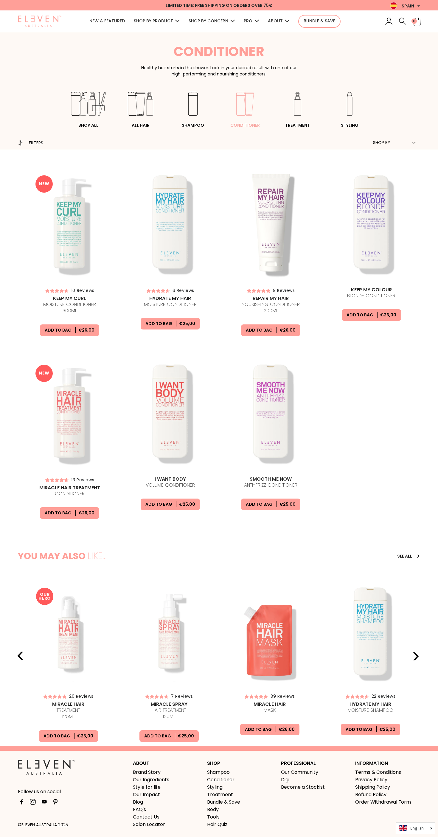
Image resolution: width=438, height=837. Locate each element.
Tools (213, 816)
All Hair (141, 125)
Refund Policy (370, 794)
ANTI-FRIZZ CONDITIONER (270, 482)
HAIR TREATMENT (169, 710)
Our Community (299, 772)
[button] (157, 21)
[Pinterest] (55, 803)
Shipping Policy (372, 787)
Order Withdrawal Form (383, 802)
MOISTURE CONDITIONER (69, 304)
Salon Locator (149, 824)
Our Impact (146, 794)
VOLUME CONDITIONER (170, 482)
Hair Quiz (217, 824)
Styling (349, 125)
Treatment (297, 125)
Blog (138, 802)
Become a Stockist (303, 787)
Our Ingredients (151, 779)
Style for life (147, 787)
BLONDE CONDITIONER (371, 293)
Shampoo (193, 125)
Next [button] (415, 656)
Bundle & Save (223, 802)
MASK (270, 707)
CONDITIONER (69, 491)
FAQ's (139, 809)
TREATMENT (68, 710)
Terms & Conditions (378, 772)
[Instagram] (32, 803)
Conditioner (245, 125)
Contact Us (146, 816)
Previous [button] (20, 656)
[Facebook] (21, 803)
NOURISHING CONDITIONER (271, 304)
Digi (285, 779)
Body (213, 809)
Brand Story (147, 772)
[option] (68, 661)
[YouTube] (44, 803)
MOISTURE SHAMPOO (370, 707)
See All (405, 556)
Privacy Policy (371, 779)
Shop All (88, 125)
